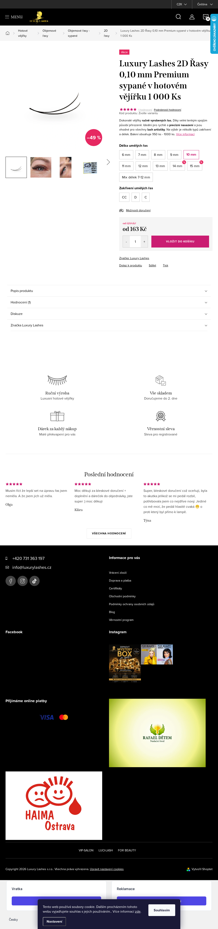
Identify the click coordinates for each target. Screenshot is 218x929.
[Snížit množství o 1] (126, 241)
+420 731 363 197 (28, 558)
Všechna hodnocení (109, 533)
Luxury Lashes (11, 581)
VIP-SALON (86, 850)
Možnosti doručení (138, 210)
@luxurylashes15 (34, 581)
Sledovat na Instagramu (144, 689)
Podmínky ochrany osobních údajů (131, 604)
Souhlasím (162, 910)
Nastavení (54, 921)
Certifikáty (115, 588)
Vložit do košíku (180, 241)
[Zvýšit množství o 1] (144, 241)
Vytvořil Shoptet (202, 869)
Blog (112, 612)
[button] (126, 154)
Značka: (134, 258)
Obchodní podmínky (122, 596)
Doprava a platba (120, 580)
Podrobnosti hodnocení (167, 109)
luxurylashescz (22, 581)
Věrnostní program (121, 620)
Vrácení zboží (118, 572)
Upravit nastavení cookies (107, 869)
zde (138, 911)
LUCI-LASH (106, 850)
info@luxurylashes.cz (31, 567)
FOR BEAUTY (127, 850)
